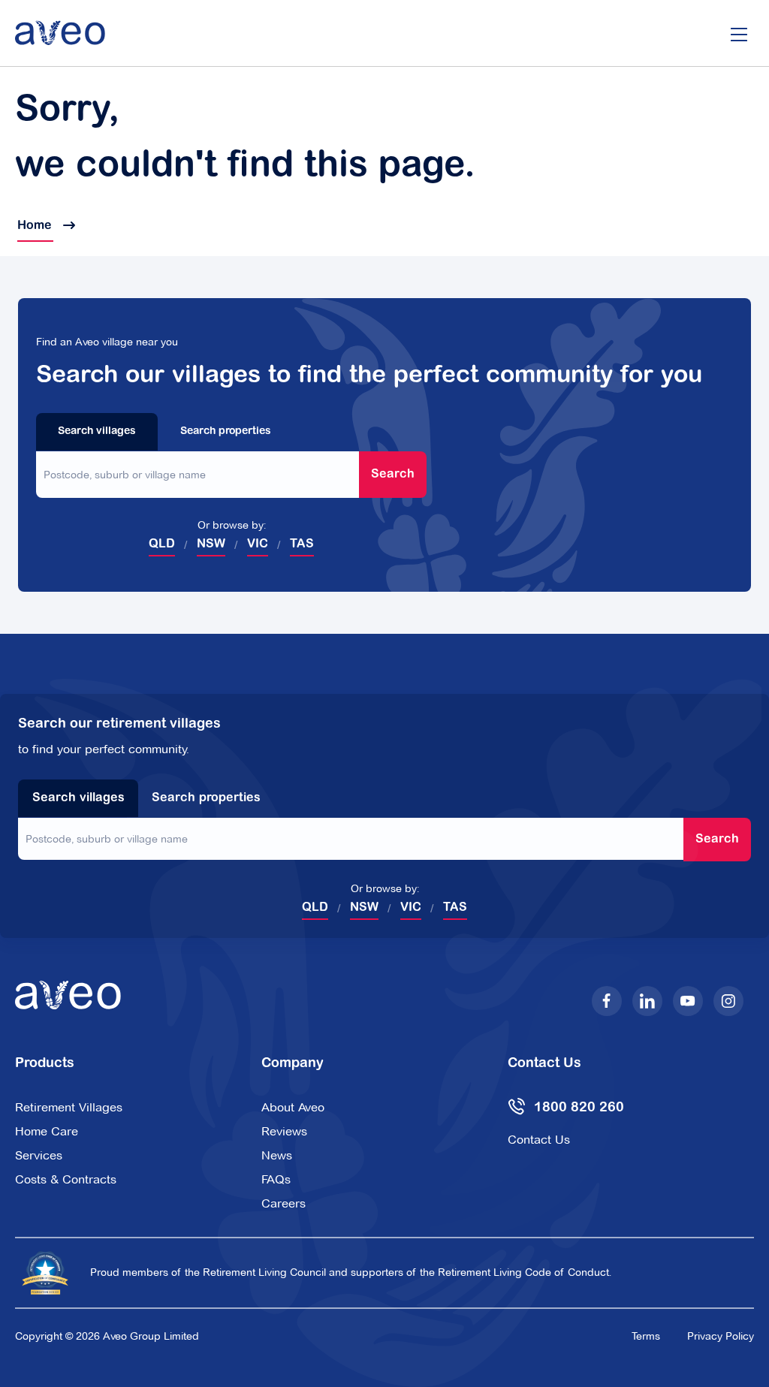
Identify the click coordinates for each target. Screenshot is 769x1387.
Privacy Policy (720, 1336)
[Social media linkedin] (647, 1001)
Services (38, 1155)
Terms (646, 1336)
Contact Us (539, 1139)
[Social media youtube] (688, 1001)
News (276, 1155)
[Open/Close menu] (738, 33)
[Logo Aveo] (60, 33)
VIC (257, 544)
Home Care (46, 1131)
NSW (211, 544)
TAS (302, 544)
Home (35, 226)
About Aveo (292, 1107)
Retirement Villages (68, 1107)
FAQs (276, 1179)
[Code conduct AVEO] (45, 1272)
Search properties (225, 432)
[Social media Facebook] (607, 1001)
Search (393, 475)
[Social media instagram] (728, 1001)
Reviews (284, 1131)
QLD (162, 544)
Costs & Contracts (65, 1179)
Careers (283, 1203)
